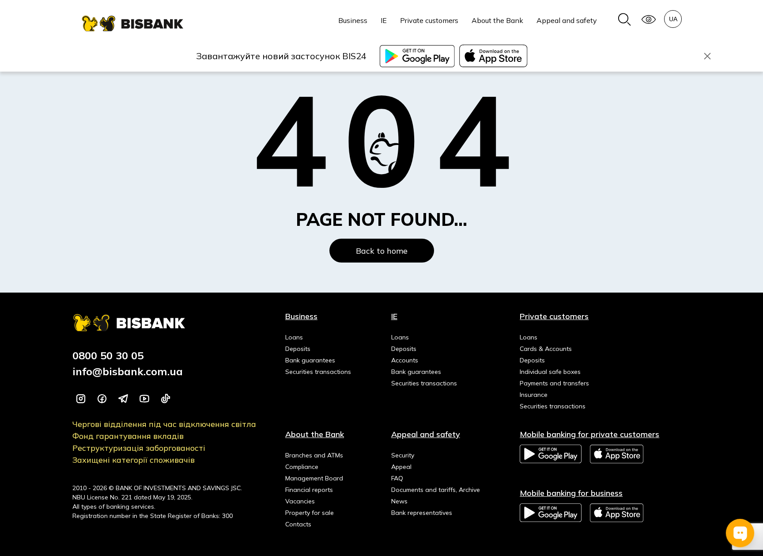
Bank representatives (421, 513)
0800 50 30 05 (108, 355)
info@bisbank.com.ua (127, 371)
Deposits (297, 349)
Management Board (314, 478)
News (399, 501)
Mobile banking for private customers (589, 434)
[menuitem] (353, 25)
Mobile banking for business (571, 493)
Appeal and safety (566, 20)
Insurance (534, 395)
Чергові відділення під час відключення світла (164, 424)
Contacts (298, 524)
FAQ (397, 478)
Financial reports (309, 490)
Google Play (551, 454)
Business (352, 20)
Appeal (401, 467)
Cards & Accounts (546, 349)
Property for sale (309, 513)
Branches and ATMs (314, 455)
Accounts (404, 360)
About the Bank (497, 20)
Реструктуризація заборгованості (138, 448)
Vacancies (300, 501)
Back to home (382, 251)
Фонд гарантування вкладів (128, 436)
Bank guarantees (310, 360)
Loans (294, 337)
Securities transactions (318, 372)
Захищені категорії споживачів (133, 460)
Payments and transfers (554, 383)
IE (384, 20)
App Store (617, 454)
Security (402, 455)
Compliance (301, 467)
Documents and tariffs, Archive (435, 490)
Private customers (429, 20)
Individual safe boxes (550, 372)
